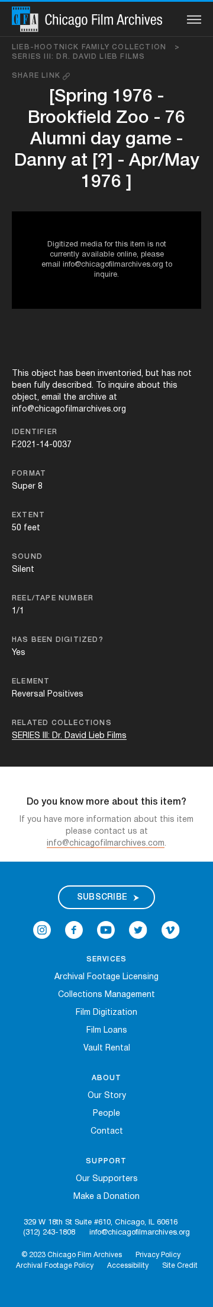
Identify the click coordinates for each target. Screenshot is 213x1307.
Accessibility (128, 1265)
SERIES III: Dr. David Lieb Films (78, 56)
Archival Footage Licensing (106, 977)
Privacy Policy (157, 1255)
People (106, 1114)
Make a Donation (106, 1197)
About (107, 1078)
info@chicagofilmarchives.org (139, 1232)
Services (106, 959)
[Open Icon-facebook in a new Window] (74, 930)
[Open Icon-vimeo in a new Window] (171, 930)
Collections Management (106, 995)
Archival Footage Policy (54, 1265)
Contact (107, 1131)
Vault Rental (106, 1048)
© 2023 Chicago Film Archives (71, 1255)
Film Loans (106, 1030)
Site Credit (180, 1265)
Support (106, 1161)
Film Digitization (106, 1013)
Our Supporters (107, 1179)
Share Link (37, 75)
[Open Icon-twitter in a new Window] (138, 930)
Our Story (107, 1096)
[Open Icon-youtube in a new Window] (106, 930)
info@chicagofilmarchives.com (105, 843)
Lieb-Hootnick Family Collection (96, 47)
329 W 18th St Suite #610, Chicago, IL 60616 (101, 1222)
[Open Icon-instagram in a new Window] (42, 930)
